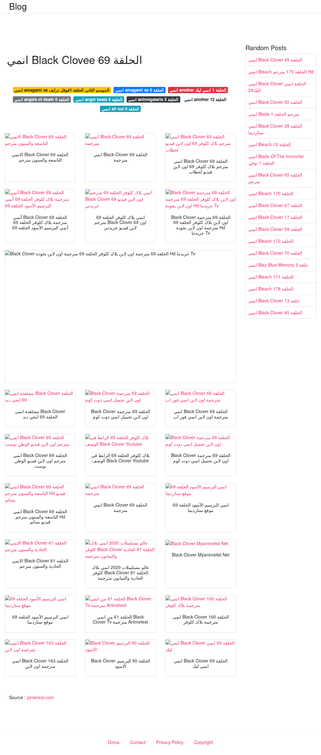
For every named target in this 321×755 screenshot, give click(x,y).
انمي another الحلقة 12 (205, 99)
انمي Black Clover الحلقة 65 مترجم (275, 178)
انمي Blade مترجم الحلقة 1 (273, 114)
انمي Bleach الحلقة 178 (270, 288)
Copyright (203, 742)
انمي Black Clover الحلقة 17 (275, 217)
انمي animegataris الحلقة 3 (153, 99)
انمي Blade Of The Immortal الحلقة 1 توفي (275, 159)
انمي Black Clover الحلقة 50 (275, 102)
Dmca (113, 742)
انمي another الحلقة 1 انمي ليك (198, 90)
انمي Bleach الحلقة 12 (269, 144)
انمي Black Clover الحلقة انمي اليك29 (277, 86)
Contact (137, 742)
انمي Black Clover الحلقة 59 (275, 229)
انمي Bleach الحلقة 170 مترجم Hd (280, 71)
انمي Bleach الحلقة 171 (270, 277)
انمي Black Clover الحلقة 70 (275, 253)
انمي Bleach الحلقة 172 (270, 241)
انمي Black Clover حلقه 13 (274, 300)
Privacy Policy (169, 742)
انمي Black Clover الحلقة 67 (275, 205)
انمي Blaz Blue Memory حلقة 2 (278, 265)
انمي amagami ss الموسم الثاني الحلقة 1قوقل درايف (61, 90)
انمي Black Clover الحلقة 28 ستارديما (275, 129)
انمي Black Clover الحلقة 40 (275, 312)
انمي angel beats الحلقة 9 (99, 99)
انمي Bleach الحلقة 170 (270, 193)
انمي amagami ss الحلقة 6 (139, 90)
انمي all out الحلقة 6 (120, 109)
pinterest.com (40, 697)
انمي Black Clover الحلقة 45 (275, 59)
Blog (18, 6)
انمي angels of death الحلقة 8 (41, 99)
